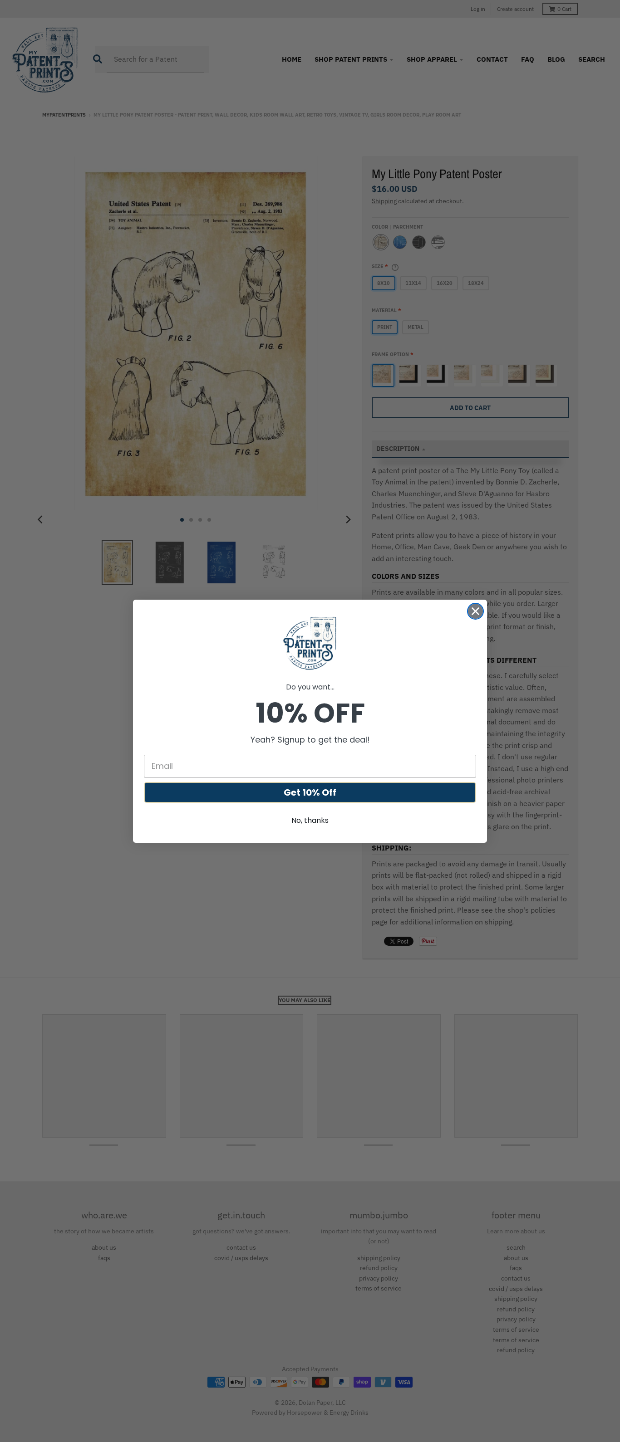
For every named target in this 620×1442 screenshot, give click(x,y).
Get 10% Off (310, 792)
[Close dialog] (475, 611)
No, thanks (310, 820)
